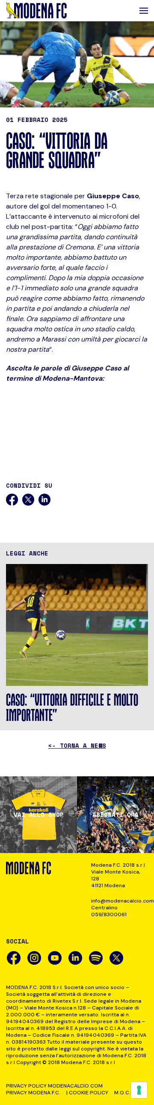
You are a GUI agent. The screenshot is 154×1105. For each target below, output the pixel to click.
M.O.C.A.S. (126, 1092)
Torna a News (77, 745)
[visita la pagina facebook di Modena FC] (14, 958)
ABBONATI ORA (115, 815)
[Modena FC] (36, 11)
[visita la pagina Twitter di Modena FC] (116, 958)
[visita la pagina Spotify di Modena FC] (96, 958)
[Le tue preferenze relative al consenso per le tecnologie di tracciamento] (139, 1090)
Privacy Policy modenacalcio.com (54, 1085)
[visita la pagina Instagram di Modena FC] (34, 958)
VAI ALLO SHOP (39, 815)
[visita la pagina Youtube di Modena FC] (55, 958)
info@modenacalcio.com (119, 900)
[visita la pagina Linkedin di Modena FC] (75, 958)
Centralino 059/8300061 (109, 911)
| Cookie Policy (87, 1092)
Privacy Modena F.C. (33, 1092)
